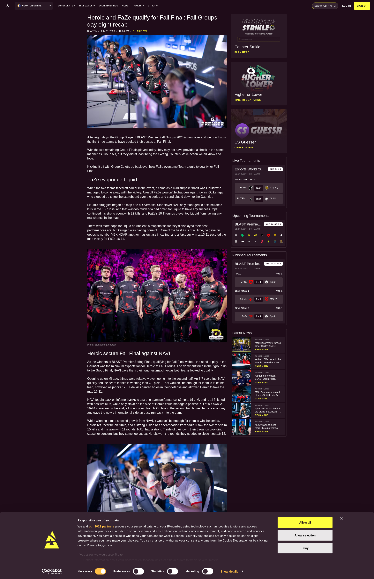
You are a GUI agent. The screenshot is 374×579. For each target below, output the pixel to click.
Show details (229, 571)
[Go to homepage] (7, 6)
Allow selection (305, 535)
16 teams (254, 229)
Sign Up (362, 5)
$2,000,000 (241, 174)
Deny (305, 548)
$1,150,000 (241, 268)
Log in (346, 5)
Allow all (305, 522)
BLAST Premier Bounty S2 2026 (249, 264)
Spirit (273, 198)
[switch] (138, 571)
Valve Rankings (108, 6)
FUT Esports (242, 198)
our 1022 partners (102, 526)
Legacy (274, 187)
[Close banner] (341, 518)
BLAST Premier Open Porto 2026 (248, 224)
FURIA (243, 187)
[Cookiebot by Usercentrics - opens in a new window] (52, 571)
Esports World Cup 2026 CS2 (250, 169)
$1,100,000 (241, 229)
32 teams (254, 174)
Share (137, 31)
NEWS (125, 6)
